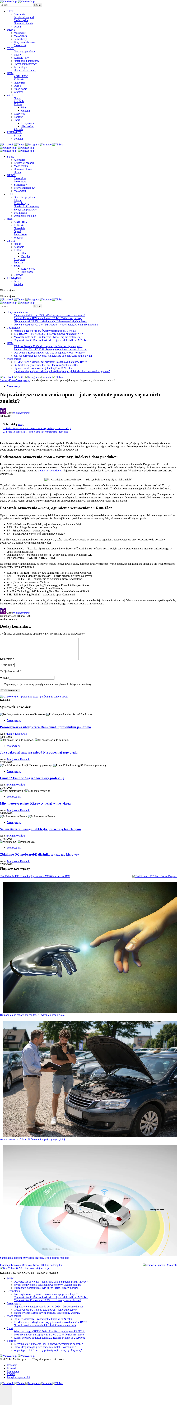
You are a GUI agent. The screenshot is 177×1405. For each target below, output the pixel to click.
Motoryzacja (20, 35)
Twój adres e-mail (11, 671)
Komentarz (7, 658)
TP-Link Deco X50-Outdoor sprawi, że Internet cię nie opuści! (48, 346)
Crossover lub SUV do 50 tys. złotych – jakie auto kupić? (45, 1309)
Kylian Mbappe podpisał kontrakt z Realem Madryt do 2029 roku (49, 1337)
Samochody (20, 39)
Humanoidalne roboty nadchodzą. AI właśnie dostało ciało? (32, 1014)
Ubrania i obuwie (23, 23)
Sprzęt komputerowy (25, 63)
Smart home (20, 88)
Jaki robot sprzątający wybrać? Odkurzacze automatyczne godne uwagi (53, 355)
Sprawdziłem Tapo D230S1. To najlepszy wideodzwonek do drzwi (50, 349)
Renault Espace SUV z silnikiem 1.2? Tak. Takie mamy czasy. (48, 318)
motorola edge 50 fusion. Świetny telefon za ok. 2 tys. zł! (45, 330)
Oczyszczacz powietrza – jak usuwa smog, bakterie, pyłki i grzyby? (51, 1281)
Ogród (17, 85)
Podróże (18, 116)
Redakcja (12, 1364)
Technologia (13, 1290)
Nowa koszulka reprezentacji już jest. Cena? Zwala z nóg (45, 1325)
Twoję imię (7, 664)
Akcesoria (19, 14)
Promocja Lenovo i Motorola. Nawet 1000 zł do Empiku (31, 1265)
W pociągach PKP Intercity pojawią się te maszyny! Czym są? (48, 1350)
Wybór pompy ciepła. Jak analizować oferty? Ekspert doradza (47, 1284)
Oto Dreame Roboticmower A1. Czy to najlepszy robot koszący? (49, 352)
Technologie (20, 67)
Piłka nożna (27, 126)
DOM (10, 73)
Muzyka (25, 110)
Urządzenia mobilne (25, 70)
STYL (10, 11)
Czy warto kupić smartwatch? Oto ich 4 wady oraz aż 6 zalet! (47, 1300)
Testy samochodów (24, 42)
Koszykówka (28, 123)
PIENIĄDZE (14, 132)
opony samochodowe (49, 470)
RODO (11, 1374)
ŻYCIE (11, 95)
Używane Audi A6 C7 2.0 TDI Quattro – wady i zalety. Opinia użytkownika (56, 324)
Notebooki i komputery (26, 60)
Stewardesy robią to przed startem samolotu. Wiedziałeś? (45, 1347)
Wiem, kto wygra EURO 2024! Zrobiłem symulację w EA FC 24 (49, 1331)
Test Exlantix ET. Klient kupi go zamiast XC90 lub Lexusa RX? (35, 876)
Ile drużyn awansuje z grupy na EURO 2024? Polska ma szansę (49, 1334)
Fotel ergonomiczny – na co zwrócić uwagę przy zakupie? (45, 1294)
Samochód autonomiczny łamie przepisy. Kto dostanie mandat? (34, 1257)
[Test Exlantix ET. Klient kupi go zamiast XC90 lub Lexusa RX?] (154, 876)
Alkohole (19, 101)
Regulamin (13, 1371)
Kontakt (11, 1368)
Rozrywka (19, 113)
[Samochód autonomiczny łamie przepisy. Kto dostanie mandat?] (90, 1200)
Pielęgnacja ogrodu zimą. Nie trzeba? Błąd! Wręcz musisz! (46, 1287)
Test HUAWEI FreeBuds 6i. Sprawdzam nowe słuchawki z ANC (50, 333)
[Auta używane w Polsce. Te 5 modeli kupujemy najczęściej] (90, 1079)
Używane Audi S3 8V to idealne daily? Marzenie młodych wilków (50, 321)
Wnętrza (18, 91)
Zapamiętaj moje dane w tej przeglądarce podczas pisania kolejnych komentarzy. (48, 684)
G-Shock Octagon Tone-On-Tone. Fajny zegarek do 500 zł (46, 365)
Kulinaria (19, 79)
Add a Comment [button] (9, 619)
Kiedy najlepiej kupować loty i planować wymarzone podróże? (48, 1343)
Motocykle (20, 32)
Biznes (17, 135)
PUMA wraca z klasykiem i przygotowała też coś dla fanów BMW (50, 361)
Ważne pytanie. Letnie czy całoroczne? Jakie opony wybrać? (47, 1312)
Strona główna (8, 380)
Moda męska (21, 20)
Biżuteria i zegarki (24, 17)
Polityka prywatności (18, 1377)
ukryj (20, 424)
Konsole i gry (21, 57)
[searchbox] (16, 5)
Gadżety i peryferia (24, 51)
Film (23, 107)
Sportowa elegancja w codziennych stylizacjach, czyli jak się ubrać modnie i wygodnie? (62, 371)
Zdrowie (18, 129)
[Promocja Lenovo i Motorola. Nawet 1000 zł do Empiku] (160, 1265)
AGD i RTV (21, 76)
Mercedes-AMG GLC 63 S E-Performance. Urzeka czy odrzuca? (49, 315)
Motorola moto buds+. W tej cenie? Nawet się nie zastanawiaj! (48, 337)
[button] (6, 1395)
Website (4, 677)
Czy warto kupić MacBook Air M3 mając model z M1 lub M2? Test (51, 340)
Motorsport (20, 45)
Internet (18, 54)
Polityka (18, 138)
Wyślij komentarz (10, 690)
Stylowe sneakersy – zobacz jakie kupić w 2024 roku (43, 368)
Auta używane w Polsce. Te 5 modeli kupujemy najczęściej (32, 1139)
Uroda (17, 26)
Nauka (17, 98)
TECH (10, 48)
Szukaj (37, 5)
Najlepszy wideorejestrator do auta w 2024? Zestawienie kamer (48, 1306)
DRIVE (11, 29)
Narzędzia (19, 82)
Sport (17, 119)
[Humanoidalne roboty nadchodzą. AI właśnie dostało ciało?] (90, 947)
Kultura (18, 104)
